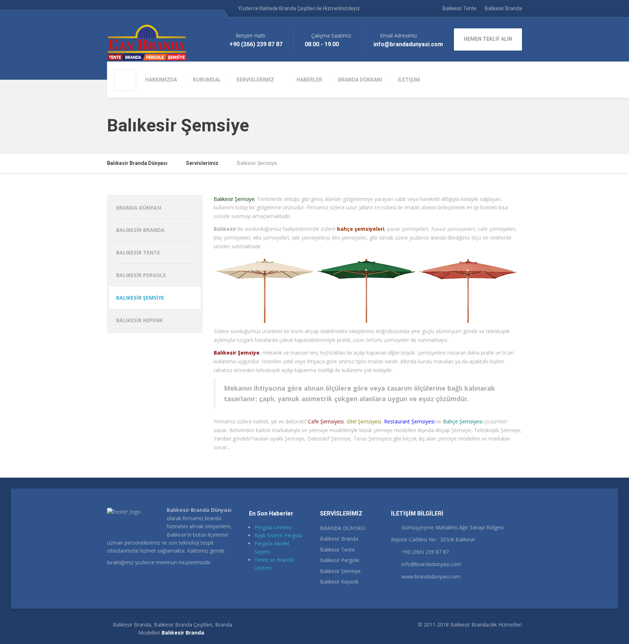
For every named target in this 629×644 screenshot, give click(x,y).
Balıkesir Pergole (141, 275)
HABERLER (309, 80)
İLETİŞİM (409, 80)
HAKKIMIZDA (161, 80)
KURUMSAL (207, 80)
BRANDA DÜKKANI (360, 80)
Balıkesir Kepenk (139, 320)
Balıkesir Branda (503, 8)
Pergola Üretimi (272, 527)
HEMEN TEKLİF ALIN (488, 39)
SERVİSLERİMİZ (255, 80)
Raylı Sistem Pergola (278, 535)
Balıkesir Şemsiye (140, 297)
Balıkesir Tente (459, 8)
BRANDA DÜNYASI (138, 207)
